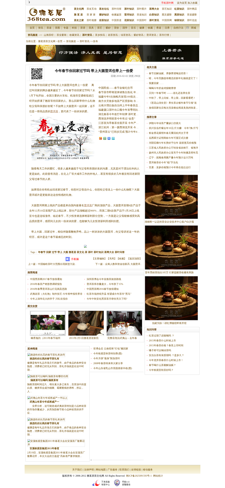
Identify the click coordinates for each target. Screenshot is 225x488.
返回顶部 (134, 258)
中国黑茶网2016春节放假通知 (103, 289)
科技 (74, 27)
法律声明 (89, 469)
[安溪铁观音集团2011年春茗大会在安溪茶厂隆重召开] (56, 444)
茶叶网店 (192, 9)
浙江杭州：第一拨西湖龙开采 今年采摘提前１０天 (127, 127)
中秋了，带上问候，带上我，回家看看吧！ (172, 98)
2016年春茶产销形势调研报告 (46, 284)
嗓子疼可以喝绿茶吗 (160, 350)
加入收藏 (192, 3)
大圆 (65, 252)
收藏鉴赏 (116, 14)
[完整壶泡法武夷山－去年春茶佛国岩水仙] (124, 323)
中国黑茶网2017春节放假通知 (46, 279)
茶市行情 (164, 35)
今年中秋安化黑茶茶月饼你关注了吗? (107, 299)
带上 (59, 252)
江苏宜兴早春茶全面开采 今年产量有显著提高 (125, 123)
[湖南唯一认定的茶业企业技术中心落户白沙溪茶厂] (171, 197)
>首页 (59, 41)
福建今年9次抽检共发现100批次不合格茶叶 (123, 96)
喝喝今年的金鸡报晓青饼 (162, 88)
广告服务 (112, 469)
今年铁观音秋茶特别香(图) (107, 353)
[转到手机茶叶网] (73, 260)
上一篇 (32, 264)
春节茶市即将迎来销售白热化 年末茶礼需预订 (125, 92)
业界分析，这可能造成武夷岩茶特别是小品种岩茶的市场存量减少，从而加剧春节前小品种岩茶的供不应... (56, 409)
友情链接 (136, 469)
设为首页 (182, 3)
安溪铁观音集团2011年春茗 (44, 448)
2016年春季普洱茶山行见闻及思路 (48, 289)
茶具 (91, 27)
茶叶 (90, 252)
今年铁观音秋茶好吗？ (161, 370)
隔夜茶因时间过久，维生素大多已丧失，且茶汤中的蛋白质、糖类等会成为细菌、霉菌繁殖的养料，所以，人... (56, 388)
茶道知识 (142, 14)
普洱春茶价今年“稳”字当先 (163, 162)
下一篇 (99, 264)
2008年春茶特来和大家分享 (108, 363)
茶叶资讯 (87, 35)
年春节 (42, 252)
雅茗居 (72, 252)
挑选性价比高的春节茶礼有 (44, 358)
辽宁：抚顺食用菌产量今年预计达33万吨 (171, 157)
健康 (141, 27)
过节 (54, 252)
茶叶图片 (142, 9)
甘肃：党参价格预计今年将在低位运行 (170, 167)
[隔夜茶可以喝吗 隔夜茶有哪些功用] (48, 376)
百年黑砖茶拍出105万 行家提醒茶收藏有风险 (169, 272)
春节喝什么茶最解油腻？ (162, 365)
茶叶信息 (192, 20)
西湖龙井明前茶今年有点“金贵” (116, 118)
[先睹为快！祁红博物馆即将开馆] (171, 298)
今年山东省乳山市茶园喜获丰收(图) (112, 368)
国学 (125, 27)
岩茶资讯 (113, 35)
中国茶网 (167, 20)
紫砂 (108, 27)
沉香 (167, 27)
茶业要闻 (62, 35)
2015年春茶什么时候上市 (162, 340)
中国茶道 (116, 20)
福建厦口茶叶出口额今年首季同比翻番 (120, 109)
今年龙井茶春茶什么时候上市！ (166, 360)
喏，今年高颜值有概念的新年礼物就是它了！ (173, 78)
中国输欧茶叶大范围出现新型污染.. (57, 264)
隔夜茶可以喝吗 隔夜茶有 (44, 380)
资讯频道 (33, 35)
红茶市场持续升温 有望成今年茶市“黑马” (109, 294)
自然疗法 (178, 27)
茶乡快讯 (100, 35)
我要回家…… (156, 83)
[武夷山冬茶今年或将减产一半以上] (47, 398)
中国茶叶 (142, 20)
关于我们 (77, 469)
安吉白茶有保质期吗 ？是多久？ (166, 355)
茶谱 (82, 27)
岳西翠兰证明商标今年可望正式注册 (168, 138)
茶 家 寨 (91, 14)
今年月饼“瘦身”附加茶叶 (106, 358)
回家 (48, 252)
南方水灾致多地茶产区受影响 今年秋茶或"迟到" (126, 101)
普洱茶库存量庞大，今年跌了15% (105, 284)
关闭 (111, 258)
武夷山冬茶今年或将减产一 (44, 401)
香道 (158, 27)
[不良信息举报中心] (102, 486)
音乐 (133, 27)
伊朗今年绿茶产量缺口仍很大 (165, 123)
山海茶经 (49, 35)
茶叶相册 (92, 20)
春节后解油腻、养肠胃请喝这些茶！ (168, 73)
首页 (32, 27)
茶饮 (116, 27)
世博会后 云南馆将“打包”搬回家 (110, 348)
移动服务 (148, 469)
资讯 (40, 27)
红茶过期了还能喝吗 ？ (161, 335)
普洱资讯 (151, 35)
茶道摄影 (192, 14)
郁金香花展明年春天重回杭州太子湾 (168, 133)
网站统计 (158, 475)
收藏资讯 (74, 35)
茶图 (57, 27)
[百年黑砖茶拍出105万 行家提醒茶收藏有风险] (171, 247)
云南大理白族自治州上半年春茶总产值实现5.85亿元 (128, 105)
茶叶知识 (99, 252)
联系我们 (124, 469)
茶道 (49, 27)
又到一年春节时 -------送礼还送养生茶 (169, 93)
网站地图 (101, 469)
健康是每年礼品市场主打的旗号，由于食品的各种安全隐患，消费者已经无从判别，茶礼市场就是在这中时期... (56, 366)
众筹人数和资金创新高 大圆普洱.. (123, 264)
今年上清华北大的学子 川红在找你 (49, 299)
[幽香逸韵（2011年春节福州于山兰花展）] (48, 323)
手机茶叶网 (167, 3)
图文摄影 (167, 14)
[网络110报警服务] (122, 486)
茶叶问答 (116, 9)
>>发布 (94, 41)
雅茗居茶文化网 (46, 41)
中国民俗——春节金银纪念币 (115, 87)
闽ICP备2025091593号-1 (139, 475)
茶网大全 (109, 252)
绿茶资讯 (126, 35)
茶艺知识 (167, 9)
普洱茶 (54, 111)
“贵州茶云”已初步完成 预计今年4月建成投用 (124, 131)
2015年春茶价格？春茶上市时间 (166, 345)
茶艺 (99, 27)
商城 (193, 27)
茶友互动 (92, 9)
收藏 (150, 27)
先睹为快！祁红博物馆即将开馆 (169, 323)
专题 (65, 27)
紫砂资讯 (139, 35)
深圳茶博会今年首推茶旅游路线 (104, 279)
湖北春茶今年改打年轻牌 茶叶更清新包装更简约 (126, 114)
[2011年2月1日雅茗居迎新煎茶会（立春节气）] (86, 323)
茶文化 (80, 252)
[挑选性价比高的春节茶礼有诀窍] (46, 354)
